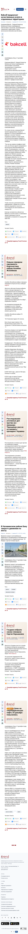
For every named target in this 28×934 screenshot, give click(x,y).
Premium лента (4, 878)
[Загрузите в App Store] (5, 923)
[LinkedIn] (17, 917)
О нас (2, 883)
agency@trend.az (4, 869)
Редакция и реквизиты (6, 885)
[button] (2, 34)
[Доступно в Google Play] (14, 923)
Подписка (3, 897)
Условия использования (6, 904)
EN (11, 931)
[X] (8, 917)
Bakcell (7, 224)
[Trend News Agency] (5, 857)
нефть (19, 811)
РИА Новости (12, 653)
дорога (7, 589)
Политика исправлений (6, 891)
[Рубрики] (25, 9)
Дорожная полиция (10, 592)
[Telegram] (14, 917)
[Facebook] (5, 917)
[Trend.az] (5, 9)
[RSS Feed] (20, 917)
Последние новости (5, 876)
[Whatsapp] (2, 917)
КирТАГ (7, 285)
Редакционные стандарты (7, 889)
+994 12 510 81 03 (4, 867)
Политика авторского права (7, 908)
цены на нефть (9, 811)
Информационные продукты (7, 899)
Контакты (3, 887)
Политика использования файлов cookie (10, 910)
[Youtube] (11, 917)
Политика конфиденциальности (8, 906)
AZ (14, 931)
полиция (13, 589)
